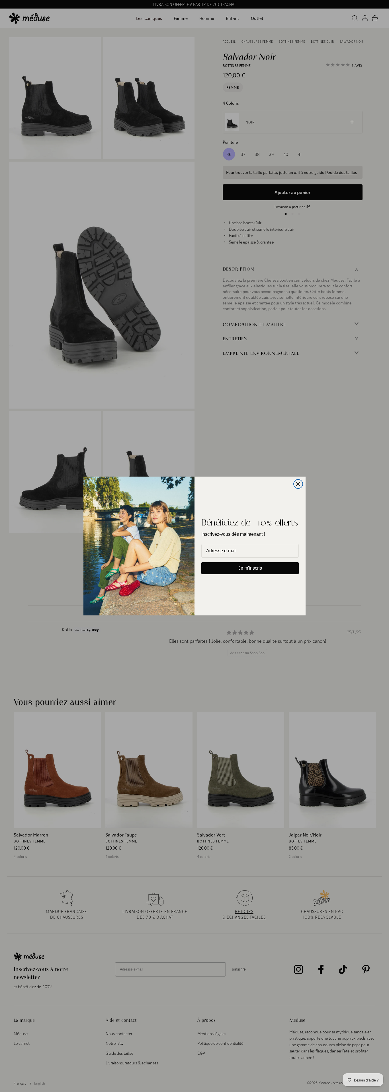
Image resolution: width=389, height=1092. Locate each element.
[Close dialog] (298, 484)
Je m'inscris (250, 568)
